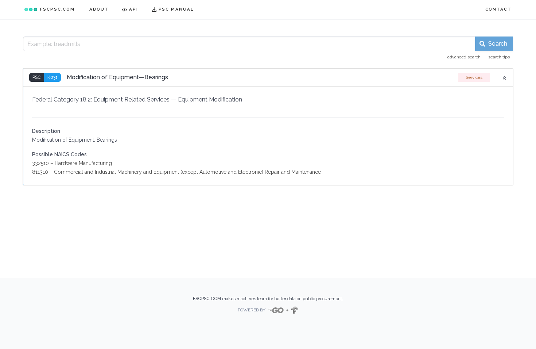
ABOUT (99, 9)
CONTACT (498, 9)
